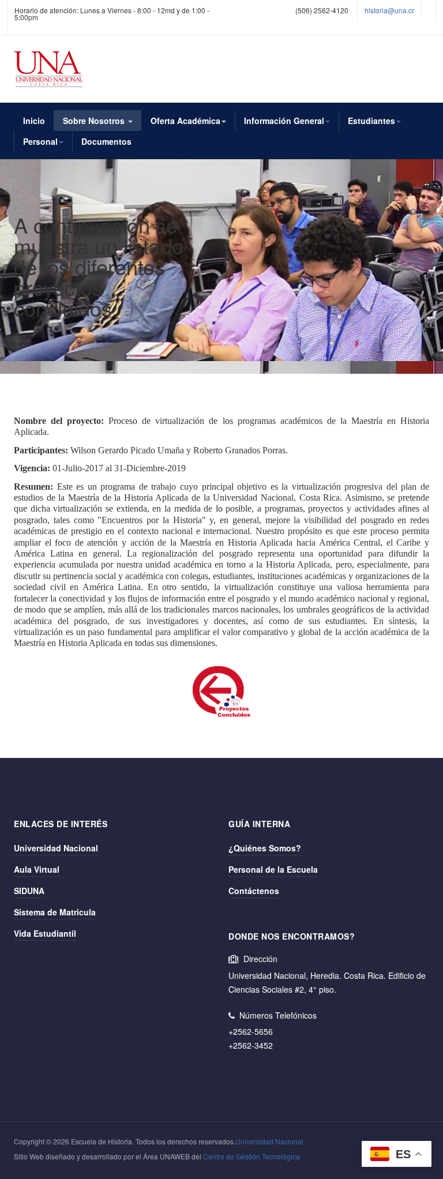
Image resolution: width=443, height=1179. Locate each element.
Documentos (106, 141)
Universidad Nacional (56, 848)
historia (376, 10)
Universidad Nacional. (270, 1141)
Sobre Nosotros (95, 120)
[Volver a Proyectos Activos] (221, 694)
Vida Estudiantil (45, 933)
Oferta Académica (185, 120)
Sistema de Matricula (55, 912)
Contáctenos (253, 890)
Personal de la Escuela (273, 869)
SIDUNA (29, 890)
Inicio (34, 120)
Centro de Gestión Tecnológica (251, 1156)
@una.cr (401, 10)
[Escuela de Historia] (49, 69)
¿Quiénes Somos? (264, 848)
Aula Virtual (36, 869)
